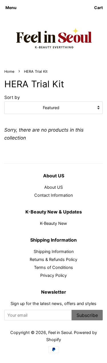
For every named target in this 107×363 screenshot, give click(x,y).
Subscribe (87, 315)
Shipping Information (54, 251)
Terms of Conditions (53, 267)
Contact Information (53, 195)
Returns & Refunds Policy (53, 259)
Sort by (12, 97)
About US (53, 187)
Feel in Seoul (60, 332)
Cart (98, 7)
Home (9, 71)
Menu (11, 7)
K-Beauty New (53, 223)
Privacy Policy (53, 275)
